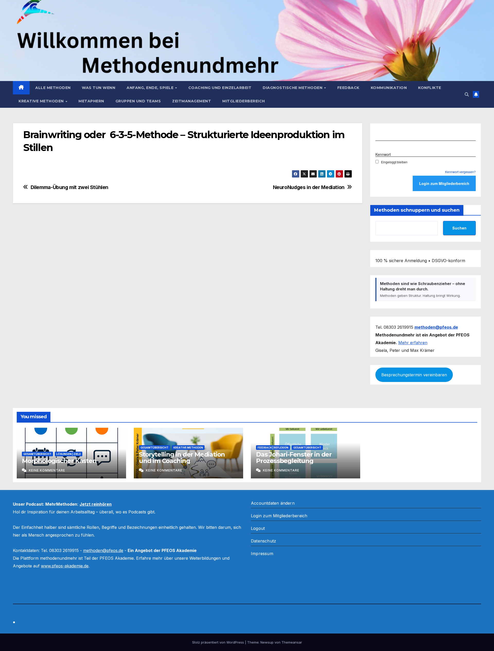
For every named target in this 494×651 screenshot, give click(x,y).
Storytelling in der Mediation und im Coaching (182, 458)
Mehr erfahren (412, 342)
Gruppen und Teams (138, 101)
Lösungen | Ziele (68, 454)
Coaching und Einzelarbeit (220, 87)
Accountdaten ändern (273, 503)
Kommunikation (389, 87)
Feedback (348, 87)
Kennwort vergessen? (460, 172)
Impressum (262, 553)
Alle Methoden (53, 87)
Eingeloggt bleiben (394, 162)
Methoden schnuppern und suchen (417, 210)
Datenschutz (263, 540)
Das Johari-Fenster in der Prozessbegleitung (294, 458)
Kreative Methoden (42, 101)
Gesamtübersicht (37, 454)
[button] (467, 94)
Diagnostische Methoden (293, 87)
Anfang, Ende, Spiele (151, 87)
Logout (258, 528)
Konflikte (429, 87)
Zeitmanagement (191, 101)
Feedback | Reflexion (273, 447)
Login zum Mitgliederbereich (279, 515)
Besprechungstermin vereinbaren (414, 374)
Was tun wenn (98, 87)
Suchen (459, 228)
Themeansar (291, 642)
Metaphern (91, 101)
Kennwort (383, 154)
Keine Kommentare (47, 470)
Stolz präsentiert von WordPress (218, 642)
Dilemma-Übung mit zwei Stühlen (69, 187)
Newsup (267, 642)
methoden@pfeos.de (103, 550)
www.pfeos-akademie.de (65, 565)
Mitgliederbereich (243, 101)
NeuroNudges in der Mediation (309, 187)
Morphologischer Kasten (59, 461)
